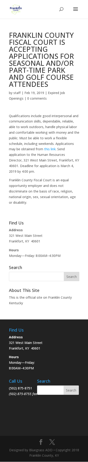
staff (17, 93)
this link (50, 149)
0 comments (37, 98)
